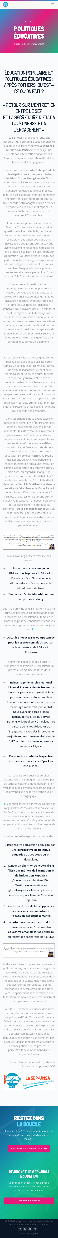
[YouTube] (30, 1229)
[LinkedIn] (20, 1229)
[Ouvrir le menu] (52, 5)
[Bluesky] (35, 1229)
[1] (31, 629)
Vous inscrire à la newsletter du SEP (29, 1148)
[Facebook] (25, 1229)
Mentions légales (29, 1233)
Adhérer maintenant (29, 1200)
